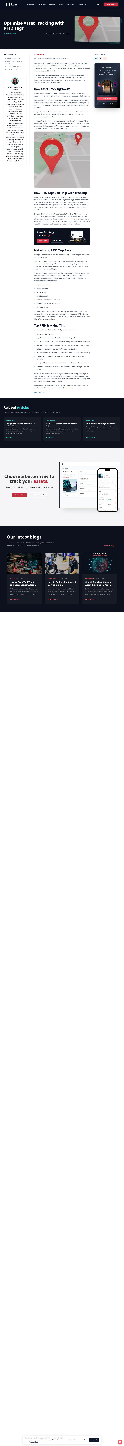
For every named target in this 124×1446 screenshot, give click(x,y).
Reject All (72, 1440)
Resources (70, 4)
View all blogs (110, 545)
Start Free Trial (56, 240)
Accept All (94, 1440)
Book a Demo (43, 240)
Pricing (61, 4)
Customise (83, 1440)
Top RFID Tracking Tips (12, 70)
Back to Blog (40, 55)
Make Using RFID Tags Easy (13, 66)
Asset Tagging (42, 58)
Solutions (30, 4)
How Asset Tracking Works (13, 58)
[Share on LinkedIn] (96, 58)
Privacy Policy (35, 1442)
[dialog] (62, 1440)
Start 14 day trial (38, 495)
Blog (35, 58)
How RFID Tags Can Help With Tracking (14, 62)
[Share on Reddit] (105, 58)
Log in (99, 4)
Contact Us (82, 4)
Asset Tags (42, 4)
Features (52, 4)
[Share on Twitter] (100, 58)
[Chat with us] (120, 1442)
